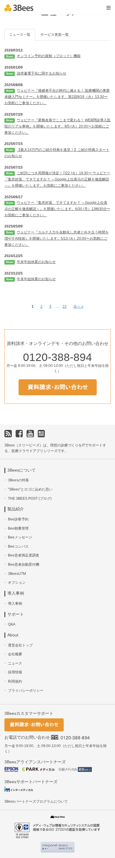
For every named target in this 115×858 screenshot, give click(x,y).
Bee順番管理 (18, 528)
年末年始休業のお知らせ (36, 262)
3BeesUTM (17, 574)
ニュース (15, 663)
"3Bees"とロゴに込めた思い (30, 489)
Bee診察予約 (18, 519)
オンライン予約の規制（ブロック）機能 (48, 56)
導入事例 (15, 603)
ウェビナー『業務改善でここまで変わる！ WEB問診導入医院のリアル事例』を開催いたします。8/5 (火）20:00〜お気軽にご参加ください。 (57, 126)
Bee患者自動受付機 (23, 564)
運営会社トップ (20, 645)
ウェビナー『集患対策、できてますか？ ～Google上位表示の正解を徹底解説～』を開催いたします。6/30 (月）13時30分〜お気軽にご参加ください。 (57, 209)
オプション (17, 582)
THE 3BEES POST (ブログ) (30, 498)
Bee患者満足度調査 (23, 555)
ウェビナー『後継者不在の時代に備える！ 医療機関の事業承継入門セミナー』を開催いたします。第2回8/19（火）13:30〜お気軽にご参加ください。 (57, 96)
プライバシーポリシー (25, 690)
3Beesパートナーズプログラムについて (36, 801)
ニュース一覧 (19, 35)
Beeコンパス (18, 546)
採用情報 (15, 672)
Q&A (11, 624)
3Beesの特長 (18, 480)
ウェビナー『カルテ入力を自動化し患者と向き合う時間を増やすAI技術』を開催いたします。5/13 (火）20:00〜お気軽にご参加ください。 (56, 238)
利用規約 (15, 681)
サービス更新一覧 (54, 35)
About (12, 635)
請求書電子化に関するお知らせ (41, 73)
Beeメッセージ (20, 537)
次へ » (78, 306)
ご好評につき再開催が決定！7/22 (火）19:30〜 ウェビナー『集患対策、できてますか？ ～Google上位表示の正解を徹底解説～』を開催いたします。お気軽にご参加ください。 (57, 179)
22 (65, 306)
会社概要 (15, 654)
